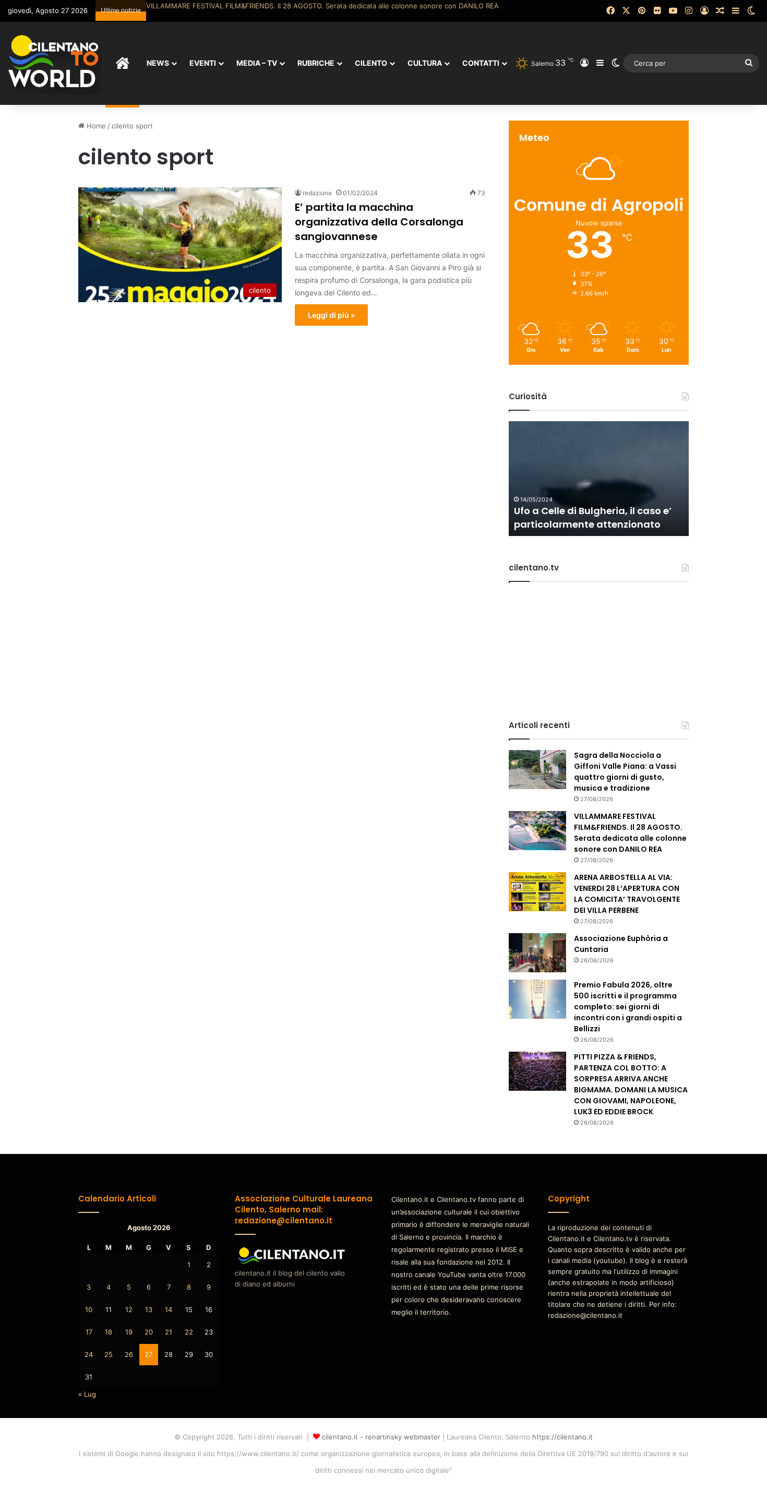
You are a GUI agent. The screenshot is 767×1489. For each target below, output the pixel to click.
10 (88, 1309)
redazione (317, 193)
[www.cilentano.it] (55, 63)
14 (168, 1309)
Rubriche (315, 62)
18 (108, 1332)
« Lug (87, 1394)
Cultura (425, 62)
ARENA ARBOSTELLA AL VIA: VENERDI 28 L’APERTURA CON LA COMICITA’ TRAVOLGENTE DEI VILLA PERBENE (324, 6)
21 (168, 1332)
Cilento (371, 62)
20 (149, 1332)
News (158, 62)
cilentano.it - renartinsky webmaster (381, 1437)
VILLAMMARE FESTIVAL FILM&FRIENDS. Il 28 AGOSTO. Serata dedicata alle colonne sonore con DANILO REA (630, 832)
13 (148, 1309)
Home (95, 126)
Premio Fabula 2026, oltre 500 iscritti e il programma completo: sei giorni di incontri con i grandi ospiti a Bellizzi (628, 1007)
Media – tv (256, 62)
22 (189, 1332)
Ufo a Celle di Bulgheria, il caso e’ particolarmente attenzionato (593, 517)
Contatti (480, 62)
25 (108, 1354)
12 (129, 1309)
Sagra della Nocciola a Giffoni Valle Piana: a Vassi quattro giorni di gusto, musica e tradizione (625, 771)
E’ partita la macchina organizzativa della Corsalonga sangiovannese (379, 222)
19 (129, 1332)
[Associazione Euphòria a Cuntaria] (537, 952)
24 (89, 1354)
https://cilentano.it (562, 1437)
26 (129, 1354)
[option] (599, 478)
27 (148, 1354)
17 (89, 1332)
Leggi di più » (331, 315)
